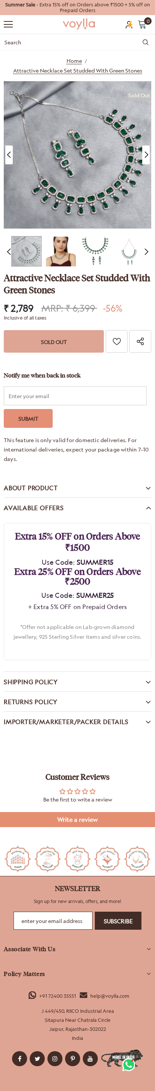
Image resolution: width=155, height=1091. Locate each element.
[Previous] (9, 154)
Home (74, 60)
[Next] (146, 154)
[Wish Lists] (117, 341)
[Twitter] (37, 1058)
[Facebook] (19, 1058)
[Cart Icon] (142, 24)
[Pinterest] (72, 1058)
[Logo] (79, 24)
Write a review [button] (77, 819)
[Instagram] (54, 1058)
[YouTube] (90, 1058)
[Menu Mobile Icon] (8, 24)
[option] (77, 7)
